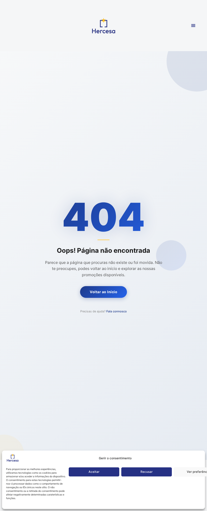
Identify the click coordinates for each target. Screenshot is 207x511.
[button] (193, 25)
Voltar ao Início (103, 292)
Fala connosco (116, 311)
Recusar (146, 472)
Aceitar (94, 472)
